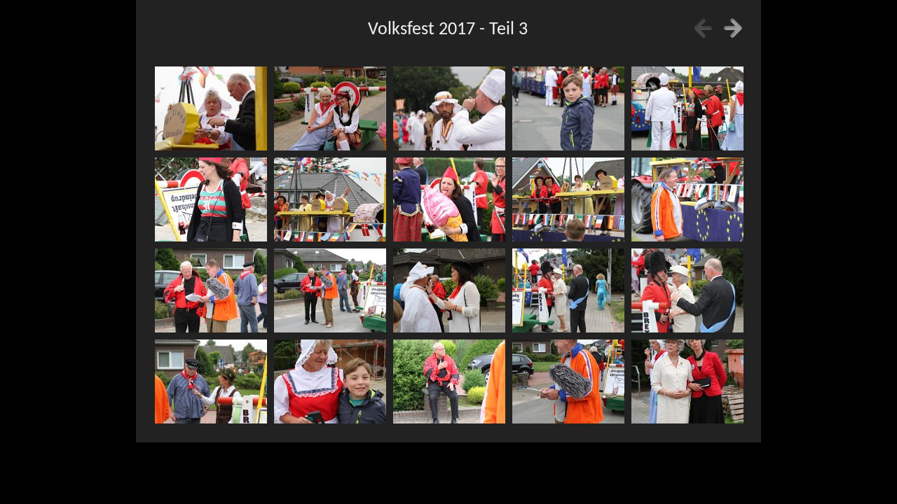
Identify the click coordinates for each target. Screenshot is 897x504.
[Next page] (733, 28)
